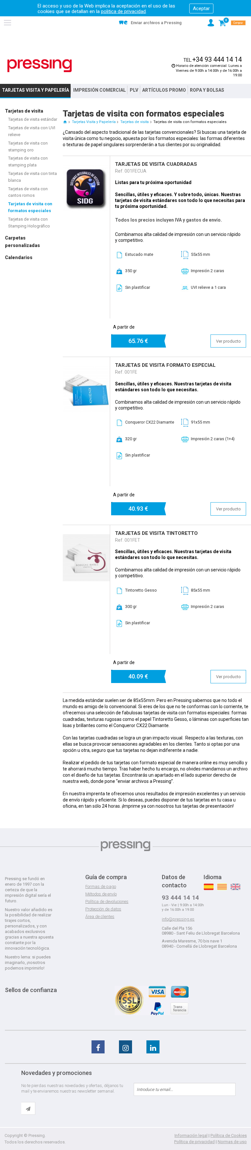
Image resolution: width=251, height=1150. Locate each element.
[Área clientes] (211, 22)
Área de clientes (99, 916)
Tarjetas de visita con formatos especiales (30, 207)
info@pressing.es (178, 919)
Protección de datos (103, 909)
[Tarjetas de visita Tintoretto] (86, 537)
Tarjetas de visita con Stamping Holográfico (29, 222)
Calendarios (18, 257)
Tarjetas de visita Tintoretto (156, 533)
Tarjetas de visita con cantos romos (28, 192)
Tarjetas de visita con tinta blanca (32, 177)
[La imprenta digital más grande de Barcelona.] (39, 65)
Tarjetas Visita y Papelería (35, 90)
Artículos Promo (164, 90)
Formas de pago (100, 886)
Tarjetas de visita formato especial (165, 365)
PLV (134, 90)
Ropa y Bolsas (207, 90)
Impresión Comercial (99, 90)
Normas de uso (232, 1141)
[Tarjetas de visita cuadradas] (86, 168)
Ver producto (228, 341)
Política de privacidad (194, 1141)
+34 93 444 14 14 (217, 59)
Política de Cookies (228, 1135)
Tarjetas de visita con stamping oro (28, 146)
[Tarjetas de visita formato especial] (86, 369)
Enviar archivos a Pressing (156, 22)
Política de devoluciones (106, 901)
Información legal (191, 1135)
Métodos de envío (101, 894)
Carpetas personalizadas (22, 241)
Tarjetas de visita (24, 111)
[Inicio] (65, 122)
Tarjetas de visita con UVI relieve (31, 131)
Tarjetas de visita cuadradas (156, 164)
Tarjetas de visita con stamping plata (28, 161)
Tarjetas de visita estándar (32, 119)
